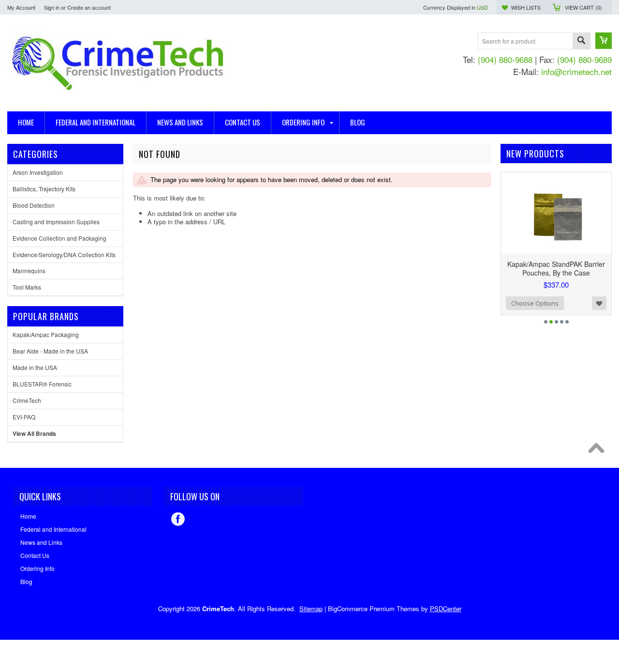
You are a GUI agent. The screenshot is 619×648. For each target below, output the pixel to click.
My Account (21, 7)
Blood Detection (34, 205)
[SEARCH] (581, 41)
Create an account (89, 7)
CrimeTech (27, 400)
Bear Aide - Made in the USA (50, 351)
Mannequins (29, 270)
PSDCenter (445, 608)
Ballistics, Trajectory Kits (44, 189)
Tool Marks (27, 287)
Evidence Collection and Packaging (59, 238)
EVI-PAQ (24, 417)
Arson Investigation (38, 172)
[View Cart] (603, 40)
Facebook (178, 519)
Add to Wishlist (599, 303)
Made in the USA (35, 367)
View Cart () (583, 7)
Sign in (51, 7)
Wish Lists (526, 7)
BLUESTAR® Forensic (42, 384)
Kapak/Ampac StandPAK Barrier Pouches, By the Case (556, 268)
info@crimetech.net (576, 71)
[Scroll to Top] (598, 450)
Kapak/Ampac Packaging (46, 334)
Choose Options (535, 303)
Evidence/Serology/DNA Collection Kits (64, 254)
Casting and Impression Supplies (56, 221)
